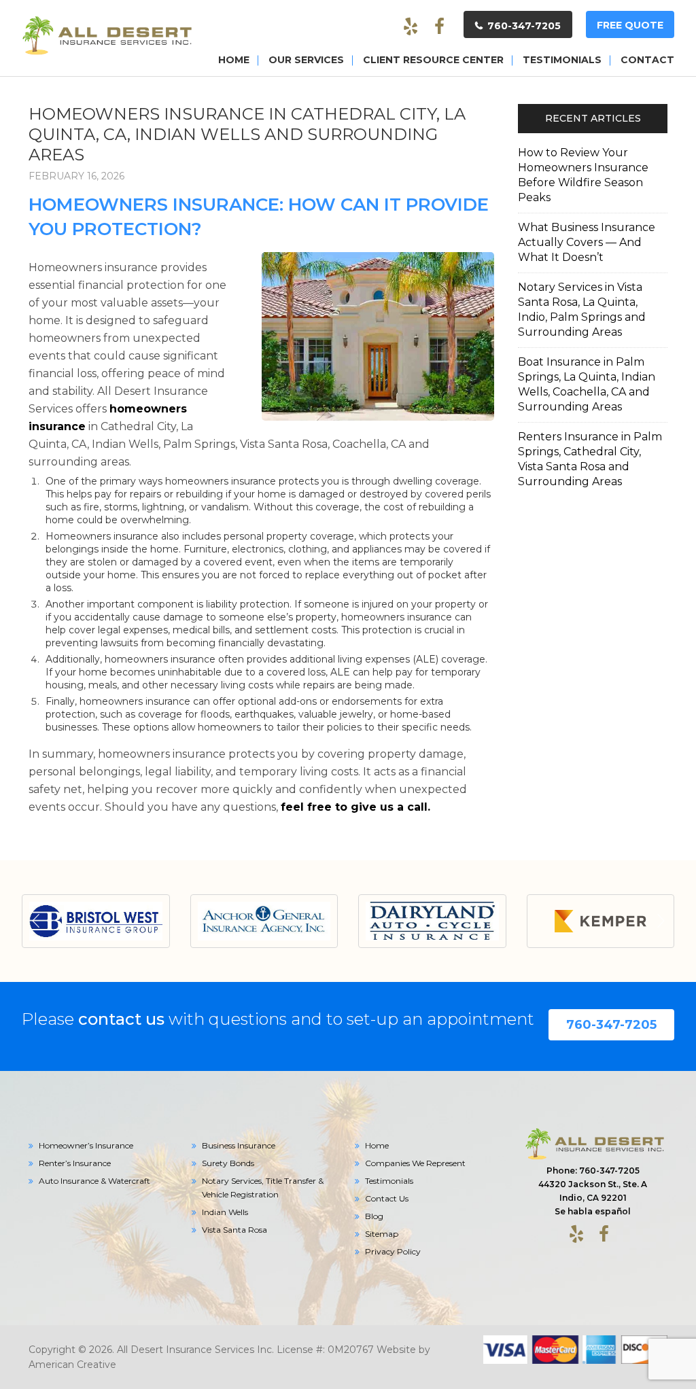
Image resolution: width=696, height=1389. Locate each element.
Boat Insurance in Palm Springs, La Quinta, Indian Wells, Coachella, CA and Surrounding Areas (586, 384)
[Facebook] (439, 27)
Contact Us (386, 1198)
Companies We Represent (415, 1163)
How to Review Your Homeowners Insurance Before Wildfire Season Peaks (583, 175)
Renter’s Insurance (75, 1163)
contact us (121, 1019)
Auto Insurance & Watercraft (94, 1181)
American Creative (72, 1364)
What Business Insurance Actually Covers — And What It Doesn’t (586, 242)
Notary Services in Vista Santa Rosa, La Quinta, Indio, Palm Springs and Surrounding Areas (582, 309)
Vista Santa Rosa (234, 1230)
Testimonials (389, 1181)
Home (377, 1145)
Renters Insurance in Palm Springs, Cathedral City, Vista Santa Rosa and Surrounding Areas (590, 459)
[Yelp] (410, 27)
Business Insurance (238, 1145)
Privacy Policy (393, 1251)
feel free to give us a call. (355, 807)
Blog (374, 1216)
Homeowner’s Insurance (86, 1145)
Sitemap (381, 1234)
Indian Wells (225, 1212)
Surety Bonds (228, 1163)
